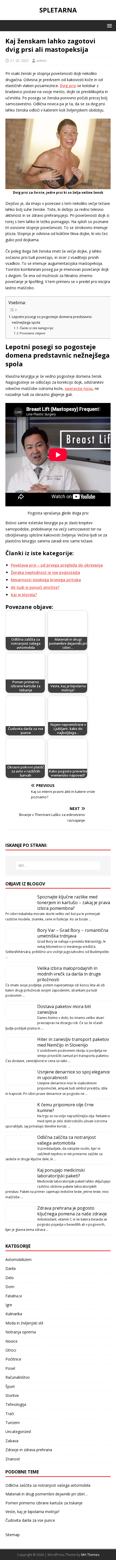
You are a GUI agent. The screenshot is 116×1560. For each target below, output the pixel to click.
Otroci (10, 1350)
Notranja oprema (20, 1332)
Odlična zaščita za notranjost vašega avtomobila (66, 1140)
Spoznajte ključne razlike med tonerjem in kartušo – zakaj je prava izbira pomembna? (73, 902)
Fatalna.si (13, 1295)
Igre (8, 1304)
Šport (10, 1386)
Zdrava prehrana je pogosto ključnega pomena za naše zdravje (72, 1211)
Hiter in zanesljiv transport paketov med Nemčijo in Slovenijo (73, 1042)
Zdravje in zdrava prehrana (28, 1449)
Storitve (12, 1395)
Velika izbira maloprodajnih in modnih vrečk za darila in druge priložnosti (69, 974)
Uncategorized (18, 1431)
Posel (10, 1368)
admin (41, 60)
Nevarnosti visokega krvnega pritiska (46, 579)
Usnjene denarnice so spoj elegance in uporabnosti (73, 1075)
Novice (11, 1341)
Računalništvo (17, 1377)
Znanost (12, 1458)
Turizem (12, 1422)
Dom (9, 1286)
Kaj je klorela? (24, 594)
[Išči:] (58, 865)
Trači (9, 1413)
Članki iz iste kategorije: (37, 328)
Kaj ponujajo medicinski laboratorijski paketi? (61, 1173)
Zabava (11, 1440)
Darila (10, 1268)
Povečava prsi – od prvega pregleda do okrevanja (57, 565)
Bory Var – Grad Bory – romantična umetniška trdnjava (72, 933)
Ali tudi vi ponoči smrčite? (35, 587)
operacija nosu (79, 388)
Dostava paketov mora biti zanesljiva (64, 1009)
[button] (109, 25)
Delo (9, 1277)
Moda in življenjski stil (24, 1323)
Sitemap (12, 1534)
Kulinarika (13, 1313)
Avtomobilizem (18, 1259)
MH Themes (90, 1554)
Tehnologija (15, 1404)
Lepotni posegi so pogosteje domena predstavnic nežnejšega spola (52, 319)
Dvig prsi (68, 85)
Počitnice (13, 1359)
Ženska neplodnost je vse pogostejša (45, 572)
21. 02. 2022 (19, 60)
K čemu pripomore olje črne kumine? (65, 1107)
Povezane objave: (33, 333)
